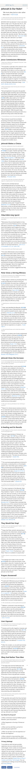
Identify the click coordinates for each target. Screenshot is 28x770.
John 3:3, (21, 244)
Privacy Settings (7, 763)
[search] (26, 2)
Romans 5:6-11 (5, 502)
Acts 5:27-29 (22, 36)
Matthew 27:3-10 (6, 204)
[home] (2, 1)
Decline (10, 767)
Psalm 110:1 (13, 344)
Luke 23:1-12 (7, 593)
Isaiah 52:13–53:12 (19, 471)
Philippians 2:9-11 (13, 354)
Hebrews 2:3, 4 (11, 313)
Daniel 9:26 (18, 481)
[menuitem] (2, 1)
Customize (17, 767)
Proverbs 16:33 (11, 177)
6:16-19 (3, 642)
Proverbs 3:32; (21, 640)
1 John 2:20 (16, 246)
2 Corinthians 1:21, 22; (7, 246)
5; (24, 244)
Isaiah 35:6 (16, 457)
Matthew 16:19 (16, 396)
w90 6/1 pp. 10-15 (10, 5)
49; (5, 84)
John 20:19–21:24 (11, 84)
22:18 (13, 519)
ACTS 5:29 (14, 14)
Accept (4, 767)
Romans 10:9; (4, 354)
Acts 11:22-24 (5, 617)
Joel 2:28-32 (16, 290)
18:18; (10, 519)
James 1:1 (12, 157)
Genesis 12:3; (4, 519)
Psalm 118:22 (9, 551)
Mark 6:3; (7, 157)
